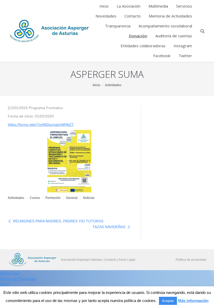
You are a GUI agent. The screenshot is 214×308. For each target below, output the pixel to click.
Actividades (113, 85)
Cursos (35, 198)
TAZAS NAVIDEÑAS (108, 227)
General (72, 198)
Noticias (88, 198)
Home (5, 284)
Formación (53, 198)
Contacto (110, 260)
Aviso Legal (126, 260)
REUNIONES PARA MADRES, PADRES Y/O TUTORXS (58, 221)
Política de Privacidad (17, 279)
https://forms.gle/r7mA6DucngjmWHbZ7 (41, 124)
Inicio (96, 85)
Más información (193, 300)
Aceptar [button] (168, 301)
